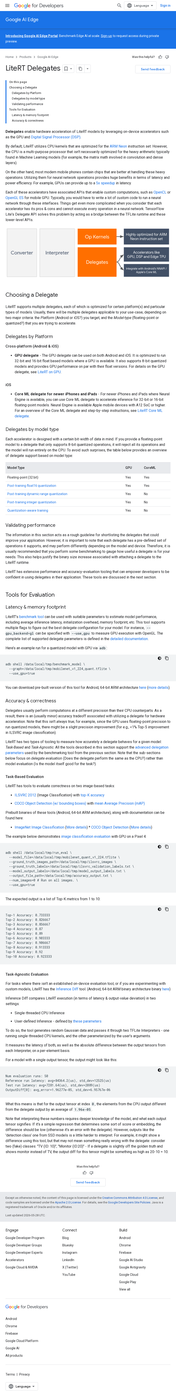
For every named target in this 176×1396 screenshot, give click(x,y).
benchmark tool (31, 617)
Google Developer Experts (24, 1252)
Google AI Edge (22, 20)
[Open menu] (7, 5)
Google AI (12, 1348)
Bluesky (68, 1245)
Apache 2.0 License (68, 1202)
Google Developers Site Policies (129, 1202)
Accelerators (15, 1260)
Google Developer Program (25, 1238)
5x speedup (105, 183)
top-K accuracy (92, 795)
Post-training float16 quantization (31, 485)
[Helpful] (160, 57)
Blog (65, 1238)
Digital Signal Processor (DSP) (55, 137)
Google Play (127, 1282)
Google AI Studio (131, 1260)
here (142, 687)
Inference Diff (67, 989)
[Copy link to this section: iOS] (15, 385)
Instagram (69, 1252)
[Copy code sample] (166, 658)
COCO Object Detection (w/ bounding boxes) (50, 803)
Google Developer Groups (24, 1245)
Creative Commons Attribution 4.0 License (129, 1197)
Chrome (125, 1245)
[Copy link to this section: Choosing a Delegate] (62, 295)
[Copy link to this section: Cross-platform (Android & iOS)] (63, 346)
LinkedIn (68, 1260)
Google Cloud (128, 1274)
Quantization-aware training (27, 510)
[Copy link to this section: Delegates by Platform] (57, 337)
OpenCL (160, 192)
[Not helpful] (167, 57)
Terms (10, 1374)
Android (125, 1238)
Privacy (24, 1374)
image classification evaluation (85, 836)
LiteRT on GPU (49, 372)
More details (76, 827)
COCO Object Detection (110, 827)
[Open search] (119, 5)
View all (124, 1289)
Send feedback (153, 69)
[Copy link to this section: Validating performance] (60, 525)
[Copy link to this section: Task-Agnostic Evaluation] (53, 974)
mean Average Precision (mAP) (120, 803)
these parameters (87, 1021)
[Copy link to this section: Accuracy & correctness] (60, 701)
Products (25, 57)
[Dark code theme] (159, 658)
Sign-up (106, 36)
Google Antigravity (132, 1267)
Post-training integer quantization (31, 502)
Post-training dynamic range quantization (37, 494)
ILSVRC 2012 (25, 795)
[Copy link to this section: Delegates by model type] (63, 430)
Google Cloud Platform (22, 1341)
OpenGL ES (15, 198)
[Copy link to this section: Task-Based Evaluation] (48, 777)
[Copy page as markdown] (80, 69)
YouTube (68, 1274)
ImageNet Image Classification (39, 827)
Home (10, 57)
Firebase (125, 1252)
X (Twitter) (70, 1267)
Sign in (165, 5)
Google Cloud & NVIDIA (22, 1267)
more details (158, 687)
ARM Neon (118, 146)
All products (14, 1355)
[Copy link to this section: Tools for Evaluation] (59, 595)
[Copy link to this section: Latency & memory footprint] (70, 607)
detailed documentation (129, 639)
